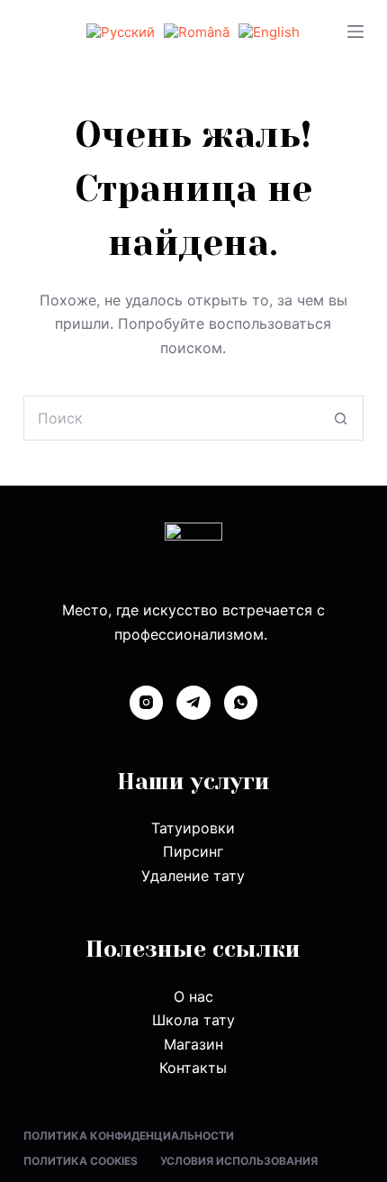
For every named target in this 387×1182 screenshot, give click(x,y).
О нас (193, 996)
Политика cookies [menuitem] (80, 1161)
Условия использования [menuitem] (239, 1161)
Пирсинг (193, 851)
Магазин (193, 1044)
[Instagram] (147, 703)
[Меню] (355, 31)
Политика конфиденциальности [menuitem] (128, 1135)
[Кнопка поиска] (341, 418)
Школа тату (193, 1020)
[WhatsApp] (241, 703)
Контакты (193, 1068)
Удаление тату (193, 876)
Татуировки (193, 828)
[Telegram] (193, 703)
